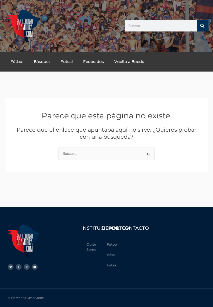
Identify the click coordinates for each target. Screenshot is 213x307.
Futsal (67, 61)
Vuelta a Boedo (129, 61)
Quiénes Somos (91, 247)
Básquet (42, 61)
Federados (93, 61)
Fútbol (16, 61)
